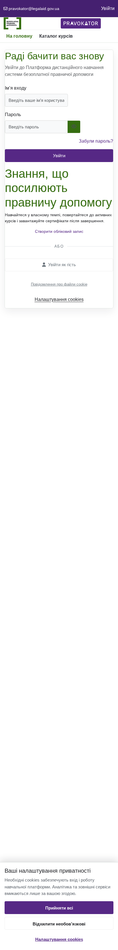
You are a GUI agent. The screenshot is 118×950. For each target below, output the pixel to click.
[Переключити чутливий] (74, 126)
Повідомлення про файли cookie (59, 284)
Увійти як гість (62, 264)
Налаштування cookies (59, 939)
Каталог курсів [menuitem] (56, 36)
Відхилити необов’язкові (59, 923)
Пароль (13, 114)
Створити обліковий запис (59, 231)
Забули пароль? (96, 141)
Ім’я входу (15, 88)
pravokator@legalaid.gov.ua (34, 8)
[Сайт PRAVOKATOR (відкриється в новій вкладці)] (81, 23)
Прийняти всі (59, 907)
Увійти (108, 8)
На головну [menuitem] (19, 36)
